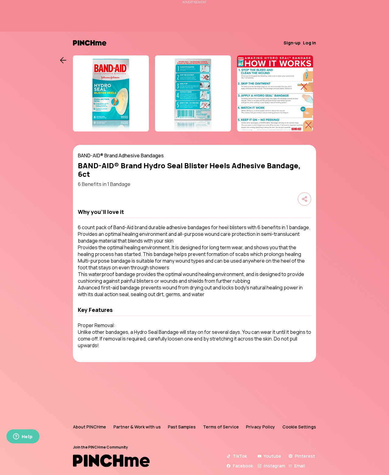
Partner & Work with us (137, 427)
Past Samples (182, 427)
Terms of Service (221, 427)
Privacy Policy (260, 427)
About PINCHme (89, 427)
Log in (309, 43)
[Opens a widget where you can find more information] (23, 437)
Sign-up (292, 43)
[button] (194, 212)
